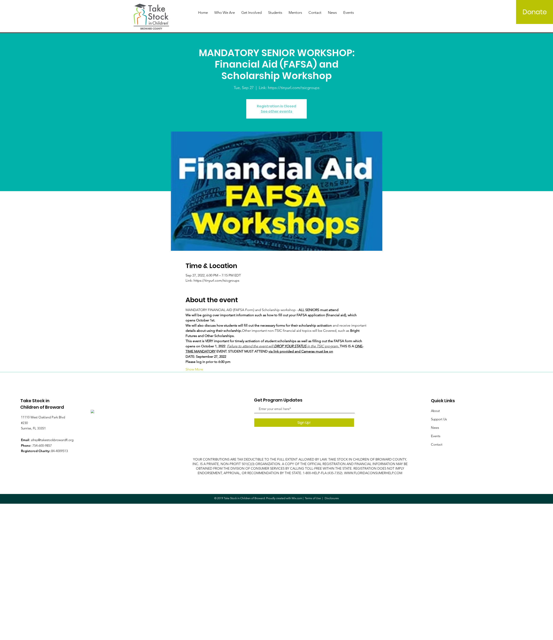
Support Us (439, 419)
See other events (276, 111)
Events (435, 436)
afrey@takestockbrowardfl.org (52, 440)
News (435, 428)
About (435, 411)
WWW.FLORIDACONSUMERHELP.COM (373, 473)
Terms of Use (313, 498)
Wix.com (297, 498)
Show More (194, 369)
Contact (436, 444)
